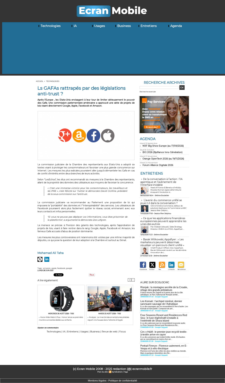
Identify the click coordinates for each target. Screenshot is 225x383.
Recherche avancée (148, 92)
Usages (99, 26)
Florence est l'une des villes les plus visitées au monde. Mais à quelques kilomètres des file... (163, 352)
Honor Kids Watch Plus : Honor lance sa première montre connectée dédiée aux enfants (61, 318)
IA (75, 26)
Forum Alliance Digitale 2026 (157, 165)
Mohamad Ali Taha (51, 253)
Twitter (151, 269)
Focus (122, 331)
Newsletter (182, 269)
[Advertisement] (113, 52)
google (69, 268)
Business (123, 26)
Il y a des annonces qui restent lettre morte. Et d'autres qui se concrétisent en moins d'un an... (162, 338)
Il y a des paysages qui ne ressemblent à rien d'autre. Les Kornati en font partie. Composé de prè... (164, 307)
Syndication (117, 372)
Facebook (143, 269)
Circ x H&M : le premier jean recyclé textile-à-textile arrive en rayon (163, 333)
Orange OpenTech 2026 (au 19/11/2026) (163, 158)
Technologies (50, 26)
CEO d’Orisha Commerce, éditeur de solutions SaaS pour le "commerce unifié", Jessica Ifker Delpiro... (168, 208)
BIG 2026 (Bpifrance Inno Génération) (162, 152)
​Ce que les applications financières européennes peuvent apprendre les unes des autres (163, 221)
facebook (61, 268)
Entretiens (148, 26)
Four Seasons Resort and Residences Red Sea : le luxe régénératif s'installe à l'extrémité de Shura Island (163, 318)
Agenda (176, 26)
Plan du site (102, 372)
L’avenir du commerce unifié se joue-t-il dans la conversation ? (161, 202)
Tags (126, 372)
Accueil (39, 81)
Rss (160, 269)
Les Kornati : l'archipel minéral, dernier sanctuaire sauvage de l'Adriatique (161, 302)
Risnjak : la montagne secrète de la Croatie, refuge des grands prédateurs (164, 288)
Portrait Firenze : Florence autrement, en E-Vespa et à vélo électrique (163, 347)
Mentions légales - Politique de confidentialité (112, 380)
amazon (47, 268)
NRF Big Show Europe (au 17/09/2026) (163, 145)
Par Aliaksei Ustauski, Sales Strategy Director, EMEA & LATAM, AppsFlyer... (167, 228)
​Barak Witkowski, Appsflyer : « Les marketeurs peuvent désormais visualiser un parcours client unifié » (162, 242)
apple (53, 268)
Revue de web (109, 331)
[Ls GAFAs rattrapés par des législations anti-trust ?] (86, 112)
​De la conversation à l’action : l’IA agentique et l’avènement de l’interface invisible (161, 182)
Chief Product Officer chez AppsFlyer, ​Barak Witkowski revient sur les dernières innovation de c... (168, 250)
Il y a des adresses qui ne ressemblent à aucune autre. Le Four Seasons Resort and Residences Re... (163, 324)
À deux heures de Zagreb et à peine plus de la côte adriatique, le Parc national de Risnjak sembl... (161, 293)
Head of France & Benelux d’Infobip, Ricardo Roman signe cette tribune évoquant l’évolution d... (165, 189)
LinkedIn (171, 269)
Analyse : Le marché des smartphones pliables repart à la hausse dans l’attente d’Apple (108, 318)
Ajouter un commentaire (48, 328)
